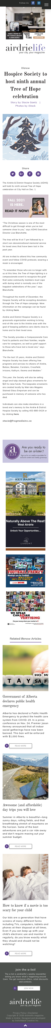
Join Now (28, 988)
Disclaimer (33, 1013)
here (16, 310)
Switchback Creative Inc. (27, 1020)
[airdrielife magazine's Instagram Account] (39, 3)
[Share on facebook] (29, 174)
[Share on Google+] (21, 174)
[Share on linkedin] (38, 174)
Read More (20, 746)
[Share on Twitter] (12, 174)
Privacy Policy (19, 1013)
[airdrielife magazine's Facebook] (33, 3)
